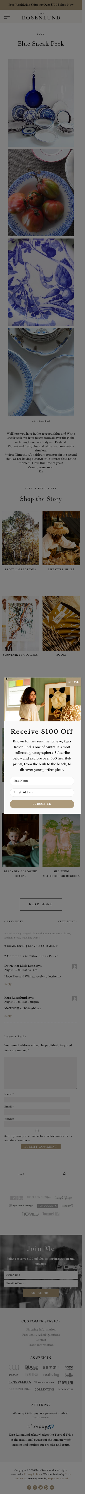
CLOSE (73, 682)
